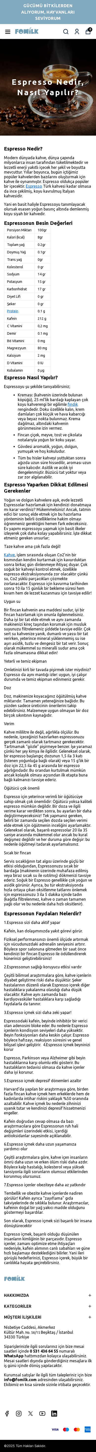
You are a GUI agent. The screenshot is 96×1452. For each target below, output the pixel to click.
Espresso (34, 186)
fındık (73, 404)
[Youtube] (42, 1414)
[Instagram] (19, 1414)
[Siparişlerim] (77, 32)
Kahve (9, 555)
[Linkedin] (54, 1414)
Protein (12, 311)
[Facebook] (7, 1414)
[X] (30, 1414)
